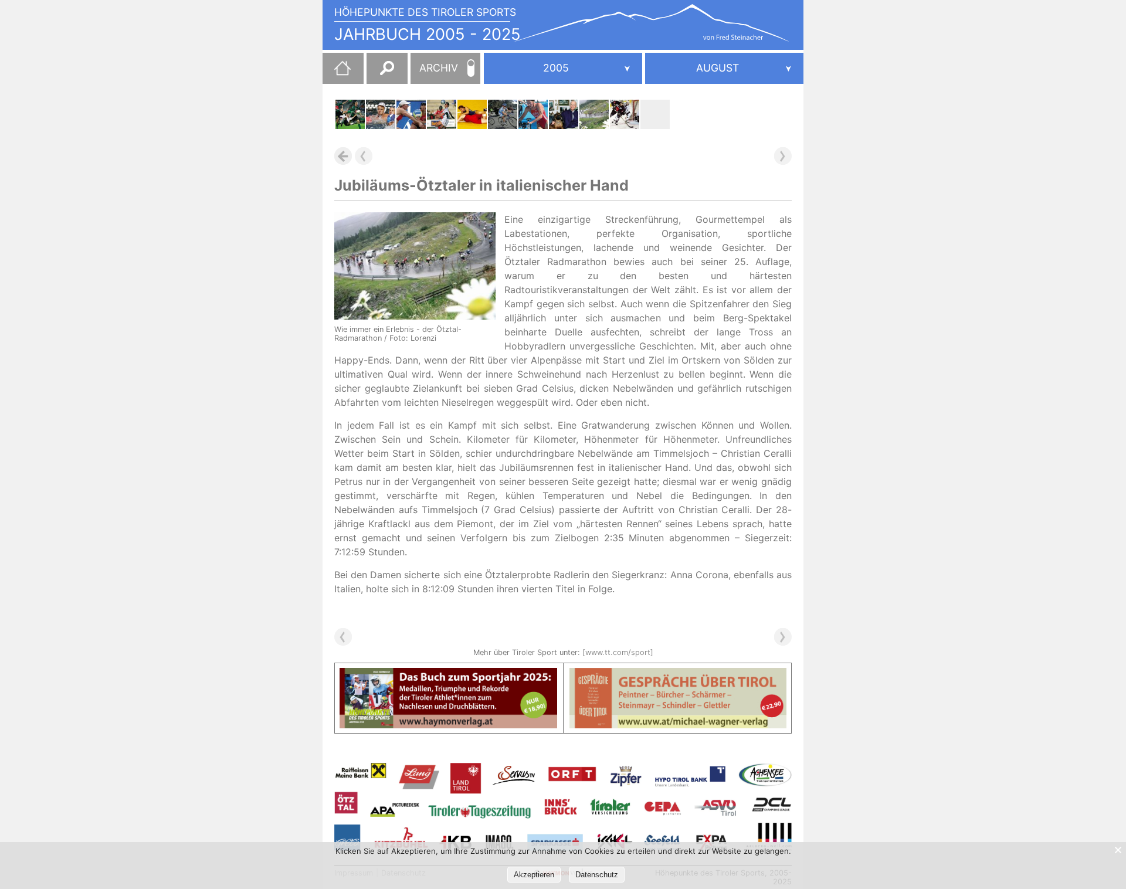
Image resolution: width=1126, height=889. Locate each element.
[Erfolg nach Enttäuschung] (411, 114)
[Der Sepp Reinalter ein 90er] (563, 114)
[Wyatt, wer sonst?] (655, 114)
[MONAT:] (724, 68)
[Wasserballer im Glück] (380, 114)
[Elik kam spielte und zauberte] (624, 114)
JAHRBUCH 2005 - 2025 (427, 34)
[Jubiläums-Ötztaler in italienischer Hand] (594, 114)
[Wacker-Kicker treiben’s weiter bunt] (350, 114)
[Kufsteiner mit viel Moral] (441, 114)
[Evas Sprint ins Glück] (533, 114)
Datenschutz (596, 874)
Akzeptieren (534, 874)
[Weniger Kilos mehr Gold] (472, 114)
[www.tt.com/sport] (617, 652)
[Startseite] (337, 73)
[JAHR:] (563, 68)
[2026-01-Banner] (448, 675)
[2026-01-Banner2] (678, 675)
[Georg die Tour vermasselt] (502, 114)
